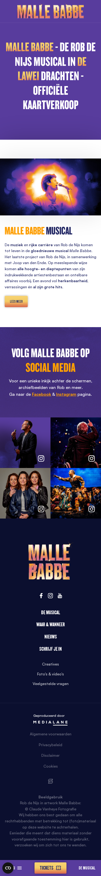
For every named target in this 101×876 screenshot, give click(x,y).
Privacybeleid (50, 744)
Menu (11, 867)
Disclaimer (50, 755)
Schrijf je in (50, 649)
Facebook (41, 394)
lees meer (16, 301)
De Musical (87, 867)
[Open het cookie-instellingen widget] (8, 868)
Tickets (46, 868)
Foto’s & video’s (50, 674)
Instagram (66, 394)
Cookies (50, 766)
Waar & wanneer (50, 624)
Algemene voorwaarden (50, 734)
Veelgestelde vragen (51, 683)
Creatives (50, 664)
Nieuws (50, 637)
